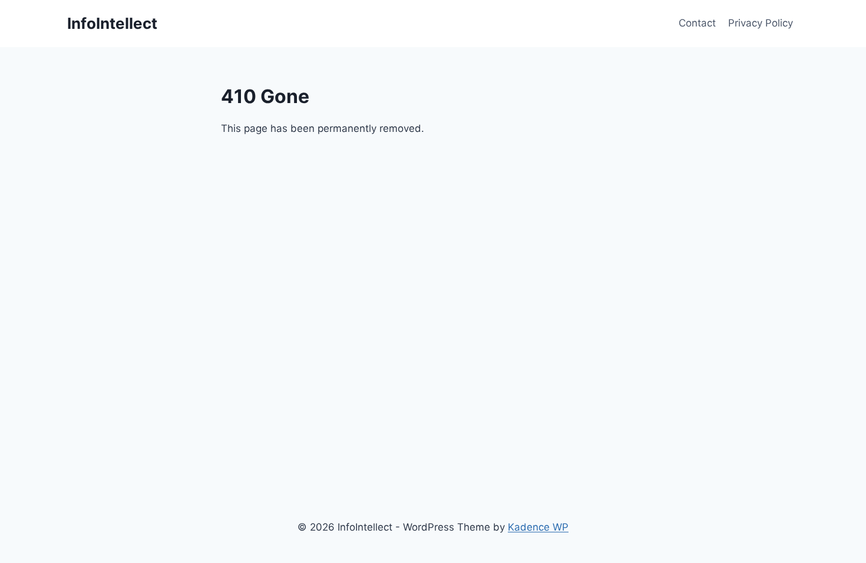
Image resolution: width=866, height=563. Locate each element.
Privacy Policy (760, 23)
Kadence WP (538, 527)
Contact (697, 23)
